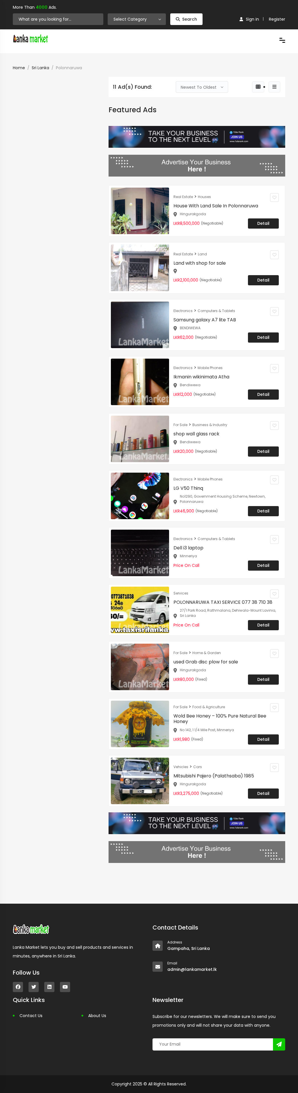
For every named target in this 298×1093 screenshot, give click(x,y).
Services (180, 593)
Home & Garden (206, 652)
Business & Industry (209, 424)
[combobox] (137, 19)
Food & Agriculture (208, 706)
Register (277, 19)
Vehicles (180, 766)
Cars (197, 766)
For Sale (180, 424)
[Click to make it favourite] (274, 197)
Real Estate (183, 196)
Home (19, 68)
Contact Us (30, 1016)
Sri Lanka (40, 68)
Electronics (183, 310)
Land (202, 254)
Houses (204, 196)
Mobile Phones (210, 367)
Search (189, 19)
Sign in (252, 19)
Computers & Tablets (216, 310)
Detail (263, 223)
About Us (97, 1016)
